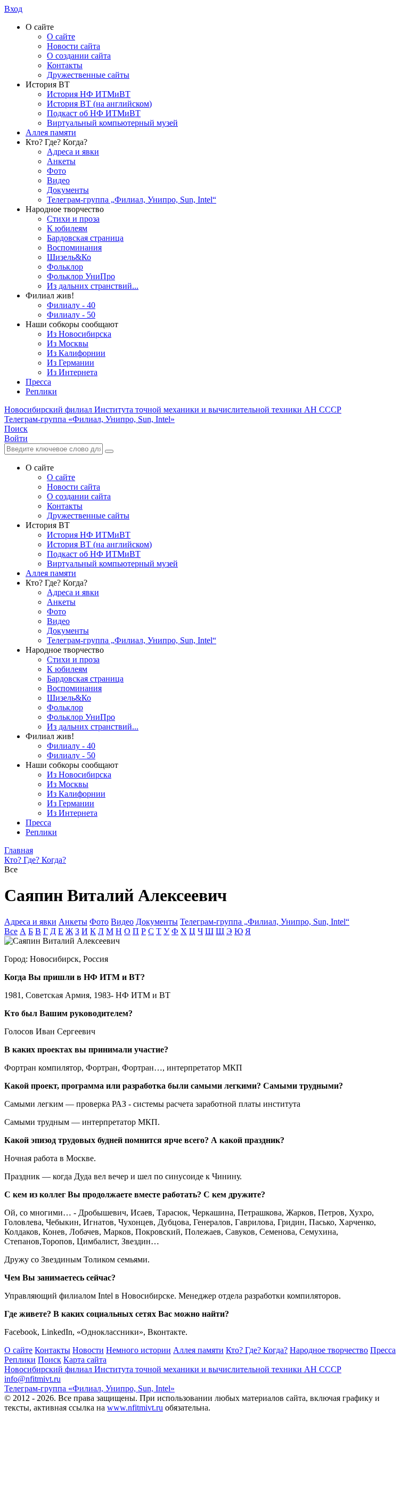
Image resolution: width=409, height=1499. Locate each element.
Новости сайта (73, 46)
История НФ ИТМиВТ (88, 94)
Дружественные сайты (88, 74)
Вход (13, 8)
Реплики (41, 391)
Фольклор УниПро (81, 276)
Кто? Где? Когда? (257, 1350)
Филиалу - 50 (71, 314)
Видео (58, 180)
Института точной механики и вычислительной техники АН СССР (172, 409)
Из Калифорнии (76, 353)
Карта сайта (85, 1359)
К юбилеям (67, 228)
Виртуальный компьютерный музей (112, 122)
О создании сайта (79, 55)
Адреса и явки (73, 151)
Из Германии (70, 362)
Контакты (65, 65)
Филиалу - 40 (71, 305)
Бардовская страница (85, 237)
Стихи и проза (73, 218)
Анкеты (61, 161)
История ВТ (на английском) (99, 103)
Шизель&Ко (69, 257)
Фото (56, 170)
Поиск (49, 1359)
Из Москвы (67, 343)
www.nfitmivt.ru (135, 1407)
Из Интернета (72, 372)
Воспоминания (74, 247)
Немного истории (138, 1350)
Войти (16, 438)
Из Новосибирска (79, 333)
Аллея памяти (51, 132)
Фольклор (65, 266)
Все (11, 931)
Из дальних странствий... (92, 285)
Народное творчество (329, 1350)
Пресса (38, 381)
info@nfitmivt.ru (32, 1378)
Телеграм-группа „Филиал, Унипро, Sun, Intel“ (131, 199)
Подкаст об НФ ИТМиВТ (94, 113)
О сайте (61, 36)
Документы (68, 190)
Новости (88, 1350)
